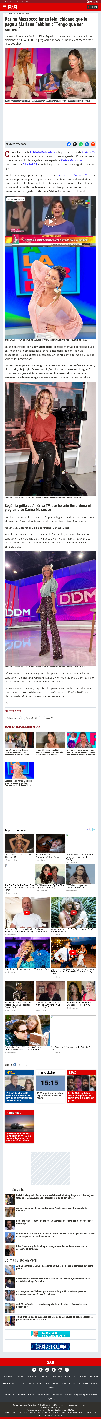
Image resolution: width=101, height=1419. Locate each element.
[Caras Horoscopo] (50, 1348)
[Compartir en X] (75, 144)
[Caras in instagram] (34, 1370)
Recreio (94, 1383)
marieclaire (50, 1073)
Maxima (50, 1387)
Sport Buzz (82, 1383)
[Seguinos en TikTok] (54, 1370)
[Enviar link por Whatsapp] (81, 144)
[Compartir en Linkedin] (87, 144)
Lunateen (82, 1376)
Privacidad (57, 1394)
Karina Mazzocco (13, 718)
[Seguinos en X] (47, 1370)
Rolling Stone (68, 1383)
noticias (19, 1073)
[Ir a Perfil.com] (92, 2)
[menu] (5, 6)
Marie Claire (34, 1376)
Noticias (21, 1376)
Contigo (30, 1383)
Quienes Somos (26, 1394)
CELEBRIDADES (11, 14)
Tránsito (50, 1398)
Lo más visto (14, 1189)
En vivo (93, 7)
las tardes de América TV (72, 175)
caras (81, 1073)
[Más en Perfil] (20, 1065)
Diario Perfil (8, 1376)
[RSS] (60, 1370)
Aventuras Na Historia (48, 1383)
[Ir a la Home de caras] (12, 7)
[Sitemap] (67, 1370)
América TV (88, 152)
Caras (21, 1383)
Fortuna (46, 1376)
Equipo (68, 1394)
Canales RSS (10, 1394)
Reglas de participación (85, 1394)
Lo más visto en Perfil (21, 1260)
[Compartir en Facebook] (69, 144)
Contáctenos (42, 1394)
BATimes (94, 1376)
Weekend (57, 1376)
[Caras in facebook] (41, 1370)
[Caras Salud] (50, 1336)
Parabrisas (70, 1376)
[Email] (93, 144)
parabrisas (19, 1113)
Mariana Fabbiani (32, 718)
